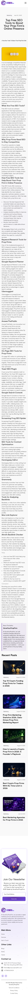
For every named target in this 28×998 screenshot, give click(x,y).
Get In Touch (4, 940)
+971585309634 (9, 970)
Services (3, 937)
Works (3, 951)
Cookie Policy (14, 993)
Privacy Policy (14, 990)
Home (3, 934)
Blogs (2, 948)
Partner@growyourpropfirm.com (13, 967)
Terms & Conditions (14, 987)
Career (3, 955)
